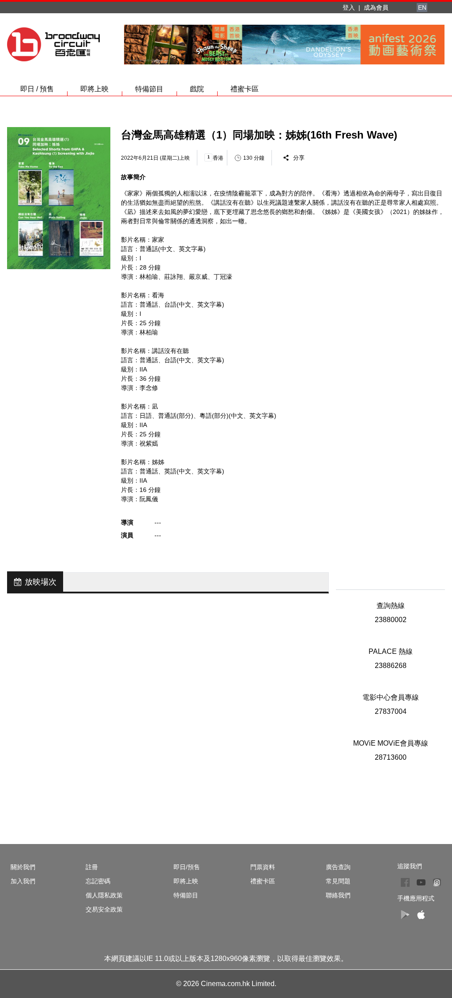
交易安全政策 (104, 909)
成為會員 (376, 7)
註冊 (92, 866)
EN (422, 7)
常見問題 (338, 881)
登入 (349, 7)
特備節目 (149, 89)
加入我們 (23, 881)
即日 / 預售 (37, 89)
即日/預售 (186, 866)
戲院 (197, 89)
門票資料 (262, 866)
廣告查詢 (338, 866)
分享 (299, 157)
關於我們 (23, 866)
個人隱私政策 (104, 895)
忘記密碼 (98, 881)
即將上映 (94, 89)
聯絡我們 (338, 895)
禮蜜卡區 (244, 89)
